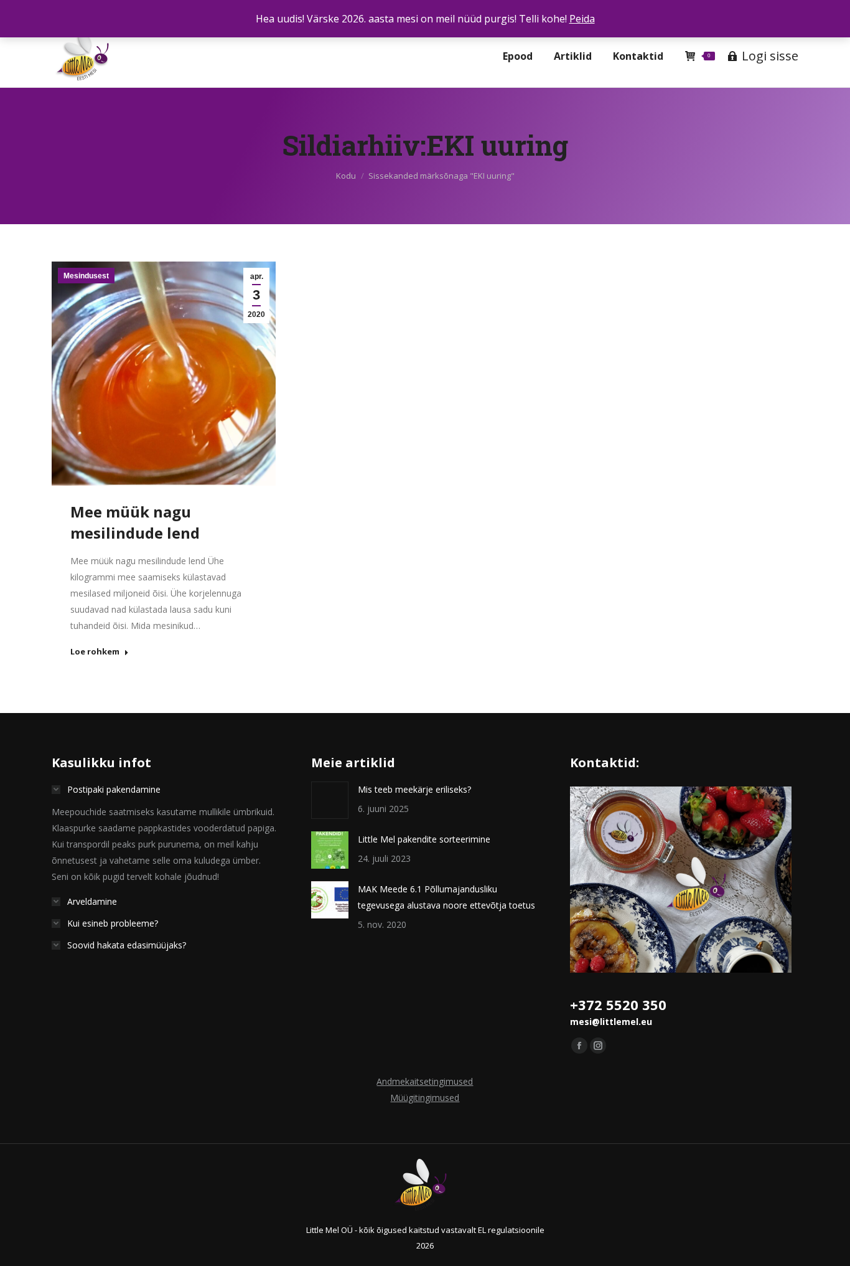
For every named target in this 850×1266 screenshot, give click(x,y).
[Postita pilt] (329, 800)
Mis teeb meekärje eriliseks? (414, 789)
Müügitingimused (424, 1097)
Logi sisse (770, 56)
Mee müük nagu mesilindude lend (135, 522)
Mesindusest (86, 276)
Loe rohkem (94, 651)
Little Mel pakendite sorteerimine (424, 839)
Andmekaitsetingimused (424, 1081)
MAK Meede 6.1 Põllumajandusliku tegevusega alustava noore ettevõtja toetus (446, 897)
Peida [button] (582, 19)
